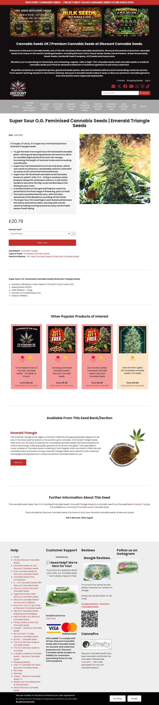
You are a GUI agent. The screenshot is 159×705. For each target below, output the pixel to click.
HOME (16, 557)
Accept (134, 698)
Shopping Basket (135, 80)
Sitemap (18, 673)
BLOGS (143, 106)
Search (145, 93)
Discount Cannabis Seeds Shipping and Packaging (26, 612)
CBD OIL (134, 106)
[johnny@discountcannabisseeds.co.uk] (113, 87)
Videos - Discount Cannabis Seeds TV (27, 678)
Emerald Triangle (29, 250)
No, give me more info (25, 702)
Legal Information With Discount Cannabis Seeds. (26, 595)
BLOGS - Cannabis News (25, 639)
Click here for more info (26, 385)
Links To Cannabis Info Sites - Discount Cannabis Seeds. (28, 666)
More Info (18, 462)
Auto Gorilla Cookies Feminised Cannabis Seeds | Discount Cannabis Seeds (97, 372)
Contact (121, 80)
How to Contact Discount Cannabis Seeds (26, 590)
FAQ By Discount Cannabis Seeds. (26, 561)
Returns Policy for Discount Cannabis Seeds (27, 618)
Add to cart (42, 242)
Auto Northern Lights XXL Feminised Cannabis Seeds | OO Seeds (132, 370)
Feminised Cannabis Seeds (58, 106)
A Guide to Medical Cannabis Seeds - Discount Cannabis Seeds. (27, 656)
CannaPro (86, 662)
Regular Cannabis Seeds (71, 106)
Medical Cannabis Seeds (98, 106)
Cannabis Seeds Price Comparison (24, 578)
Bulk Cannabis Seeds (123, 106)
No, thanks (117, 699)
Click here (51, 618)
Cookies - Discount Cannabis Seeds (28, 629)
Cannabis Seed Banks (44, 106)
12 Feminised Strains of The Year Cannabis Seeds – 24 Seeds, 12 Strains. (26, 372)
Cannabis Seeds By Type (111, 106)
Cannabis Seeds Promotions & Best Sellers (29, 106)
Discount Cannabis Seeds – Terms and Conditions (27, 601)
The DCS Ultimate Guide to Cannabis (27, 649)
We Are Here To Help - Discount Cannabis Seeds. (26, 635)
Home (15, 106)
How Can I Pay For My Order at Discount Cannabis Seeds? (28, 607)
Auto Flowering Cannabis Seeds (84, 106)
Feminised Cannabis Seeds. (37, 253)
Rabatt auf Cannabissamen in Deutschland (27, 683)
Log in (147, 80)
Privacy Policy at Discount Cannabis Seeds (26, 624)
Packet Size (15, 229)
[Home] (19, 86)
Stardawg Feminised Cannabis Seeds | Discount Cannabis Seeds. (62, 372)
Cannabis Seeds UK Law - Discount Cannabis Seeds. (26, 567)
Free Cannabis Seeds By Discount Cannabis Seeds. (26, 573)
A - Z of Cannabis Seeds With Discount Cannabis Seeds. (28, 584)
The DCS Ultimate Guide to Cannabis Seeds (27, 644)
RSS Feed (18, 670)
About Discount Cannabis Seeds (26, 689)
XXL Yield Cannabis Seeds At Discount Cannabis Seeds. (53, 256)
